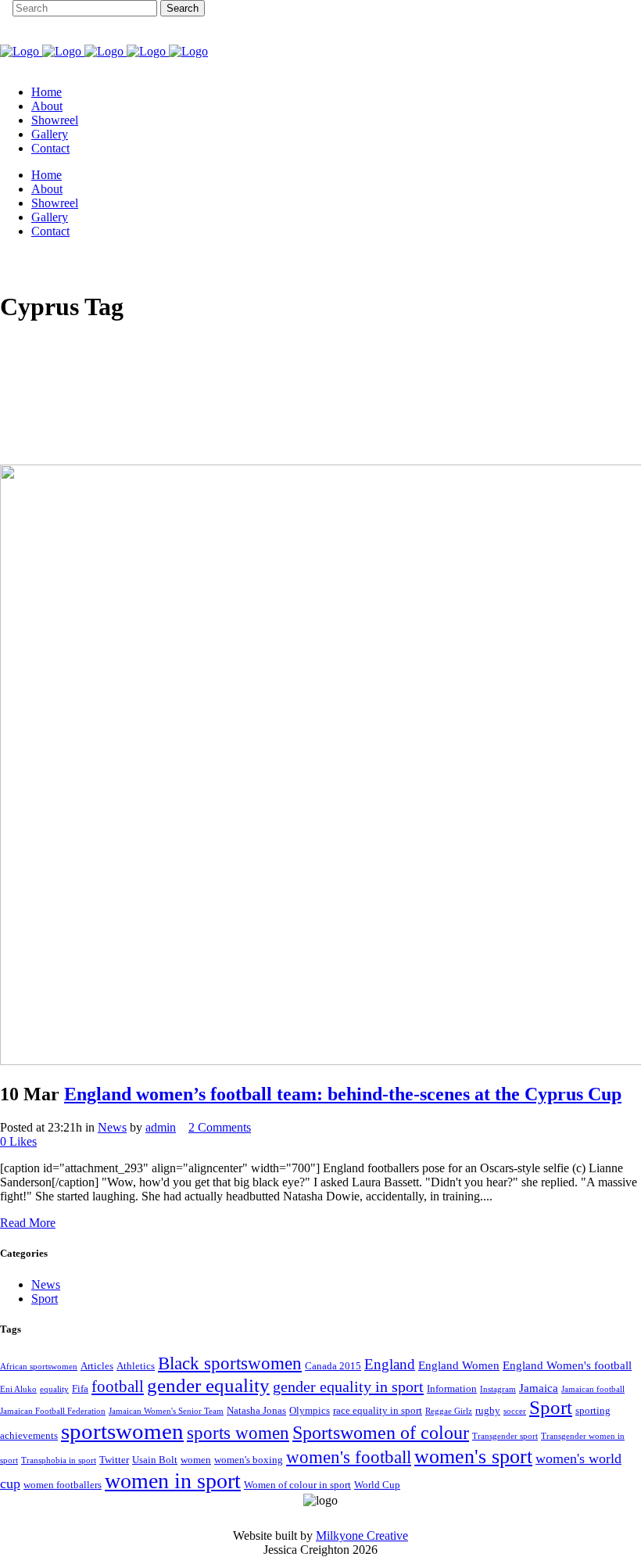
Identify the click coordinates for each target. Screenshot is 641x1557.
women (196, 1460)
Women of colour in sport (297, 1485)
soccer (514, 1411)
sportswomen (122, 1431)
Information (452, 1388)
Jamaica (538, 1388)
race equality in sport (377, 1410)
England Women (459, 1365)
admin (160, 1127)
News (112, 1127)
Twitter (114, 1460)
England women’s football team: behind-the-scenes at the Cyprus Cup (342, 1094)
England (389, 1364)
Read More (28, 1222)
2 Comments (219, 1127)
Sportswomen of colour (380, 1432)
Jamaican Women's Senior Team (166, 1411)
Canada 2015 (333, 1366)
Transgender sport (505, 1436)
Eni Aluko (18, 1389)
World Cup (377, 1485)
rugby (487, 1410)
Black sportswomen (230, 1363)
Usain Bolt (154, 1460)
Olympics (309, 1410)
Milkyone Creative (362, 1535)
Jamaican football (593, 1389)
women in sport (173, 1481)
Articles (97, 1366)
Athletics (135, 1366)
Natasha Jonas (256, 1410)
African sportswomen (38, 1366)
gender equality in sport (348, 1386)
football (117, 1386)
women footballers (62, 1485)
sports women (238, 1432)
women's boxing (248, 1460)
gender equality (208, 1385)
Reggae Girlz (448, 1411)
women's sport (473, 1456)
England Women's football (567, 1365)
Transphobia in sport (58, 1460)
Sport (44, 1298)
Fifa (80, 1388)
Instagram (498, 1389)
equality (54, 1389)
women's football (348, 1457)
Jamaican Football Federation (53, 1411)
